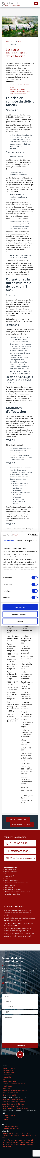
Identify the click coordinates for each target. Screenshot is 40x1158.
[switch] (34, 584)
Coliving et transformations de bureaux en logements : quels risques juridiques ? (19, 935)
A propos (6, 1117)
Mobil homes (10, 885)
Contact (5, 1120)
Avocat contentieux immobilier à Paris (15, 1108)
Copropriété (9, 876)
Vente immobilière (9, 1082)
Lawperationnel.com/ (10, 1126)
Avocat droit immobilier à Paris (13, 1100)
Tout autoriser (20, 607)
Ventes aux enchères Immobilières (17, 892)
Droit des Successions (13, 890)
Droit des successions (10, 1093)
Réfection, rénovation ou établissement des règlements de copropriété (19, 919)
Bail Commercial (11, 869)
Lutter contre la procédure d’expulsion (16, 1133)
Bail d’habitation (11, 872)
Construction (10, 874)
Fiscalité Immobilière (12, 894)
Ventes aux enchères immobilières (15, 1091)
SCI (6, 878)
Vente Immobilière (11, 881)
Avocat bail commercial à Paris (12, 1106)
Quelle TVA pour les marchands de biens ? (18, 1140)
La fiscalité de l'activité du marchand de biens (19, 1142)
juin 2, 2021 (10, 42)
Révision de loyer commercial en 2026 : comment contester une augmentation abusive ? (18, 913)
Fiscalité (20, 42)
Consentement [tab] (7, 541)
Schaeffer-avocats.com (11, 1129)
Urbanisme (9, 887)
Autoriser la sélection (20, 614)
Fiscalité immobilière (10, 1095)
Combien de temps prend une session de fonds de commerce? (18, 924)
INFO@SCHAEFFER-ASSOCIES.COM (18, 983)
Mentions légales (9, 1115)
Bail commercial (8, 1070)
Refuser (20, 621)
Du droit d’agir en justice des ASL (19, 819)
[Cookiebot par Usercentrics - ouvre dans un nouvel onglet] (28, 534)
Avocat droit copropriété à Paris (13, 1104)
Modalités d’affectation (18, 94)
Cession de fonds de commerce (16, 883)
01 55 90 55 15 (10, 977)
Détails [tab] (19, 541)
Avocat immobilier (9, 1068)
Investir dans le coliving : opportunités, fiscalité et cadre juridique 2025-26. (17, 929)
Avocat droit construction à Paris (13, 1102)
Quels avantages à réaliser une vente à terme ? (23, 824)
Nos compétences (10, 867)
